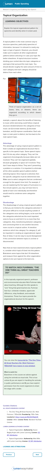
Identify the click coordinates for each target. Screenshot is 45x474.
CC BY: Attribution (35, 441)
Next (37, 455)
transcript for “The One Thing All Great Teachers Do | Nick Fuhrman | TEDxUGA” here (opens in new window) (22, 363)
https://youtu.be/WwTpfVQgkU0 (26, 417)
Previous (9, 455)
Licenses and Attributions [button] (14, 447)
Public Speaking (22, 4)
